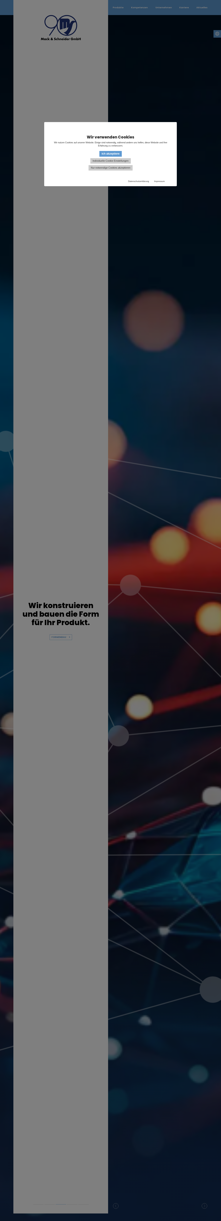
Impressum (159, 181)
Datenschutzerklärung (138, 181)
